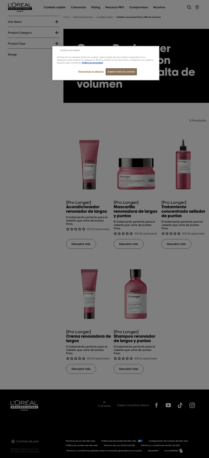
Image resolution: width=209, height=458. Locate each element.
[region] (105, 63)
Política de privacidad (92, 63)
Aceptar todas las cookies (121, 71)
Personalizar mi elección (91, 71)
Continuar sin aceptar (70, 50)
